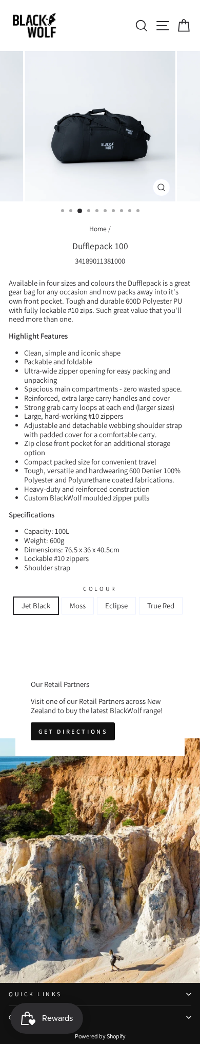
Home (98, 228)
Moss (78, 605)
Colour (99, 588)
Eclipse (116, 605)
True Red (160, 605)
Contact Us (34, 1017)
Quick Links (35, 994)
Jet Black (36, 605)
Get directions (72, 731)
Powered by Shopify (100, 1036)
